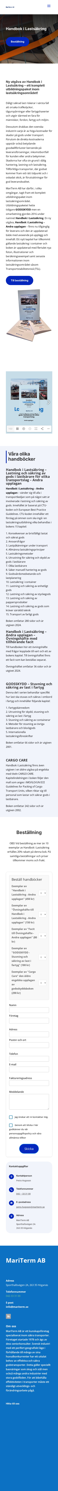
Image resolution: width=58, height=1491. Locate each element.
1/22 (10, 428)
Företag (13, 1015)
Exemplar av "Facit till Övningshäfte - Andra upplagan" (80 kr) (24, 935)
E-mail (12, 1064)
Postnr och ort (17, 1040)
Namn (12, 1005)
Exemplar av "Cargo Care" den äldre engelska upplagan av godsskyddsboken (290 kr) (24, 982)
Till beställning (19, 280)
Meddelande (16, 1092)
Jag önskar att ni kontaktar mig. (31, 1116)
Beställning (17, 41)
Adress (13, 1029)
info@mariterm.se (17, 1307)
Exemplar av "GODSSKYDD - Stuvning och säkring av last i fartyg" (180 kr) (21, 957)
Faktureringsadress (20, 1078)
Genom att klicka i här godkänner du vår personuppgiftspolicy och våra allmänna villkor (25, 1131)
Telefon (13, 1054)
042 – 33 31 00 (23, 1194)
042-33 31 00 (13, 1296)
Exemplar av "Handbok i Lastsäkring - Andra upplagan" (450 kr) (24, 892)
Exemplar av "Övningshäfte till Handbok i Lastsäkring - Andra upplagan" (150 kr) (24, 914)
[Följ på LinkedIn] (8, 1316)
